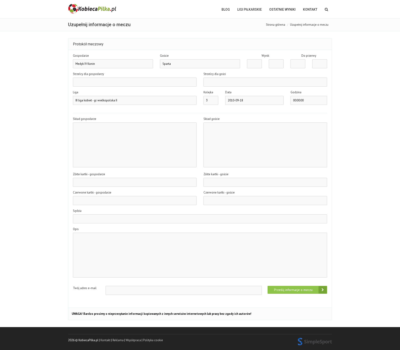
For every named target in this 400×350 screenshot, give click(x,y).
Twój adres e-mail (85, 288)
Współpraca (133, 340)
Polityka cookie (153, 340)
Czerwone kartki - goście (219, 192)
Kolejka (208, 92)
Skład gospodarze (84, 119)
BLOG (226, 9)
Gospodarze (81, 56)
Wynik (265, 56)
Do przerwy (308, 56)
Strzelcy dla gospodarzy (88, 74)
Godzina (296, 92)
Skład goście (211, 119)
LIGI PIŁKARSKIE (249, 9)
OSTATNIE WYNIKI (282, 9)
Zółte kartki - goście (215, 174)
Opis (76, 229)
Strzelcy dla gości (214, 74)
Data (228, 92)
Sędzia (77, 211)
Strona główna (275, 25)
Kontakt (310, 9)
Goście (164, 56)
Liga (75, 92)
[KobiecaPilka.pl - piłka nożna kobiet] (93, 8)
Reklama (118, 340)
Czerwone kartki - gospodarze (92, 192)
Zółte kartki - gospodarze (89, 174)
